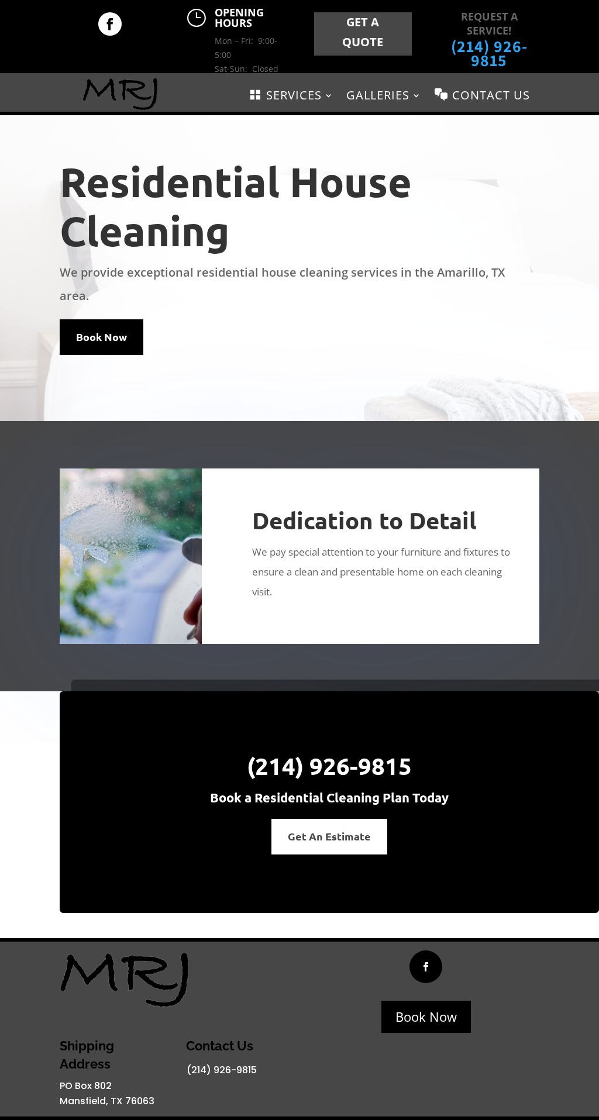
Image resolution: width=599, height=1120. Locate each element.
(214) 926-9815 (489, 53)
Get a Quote (362, 32)
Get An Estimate (329, 836)
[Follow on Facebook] (110, 24)
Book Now (101, 336)
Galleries (377, 97)
